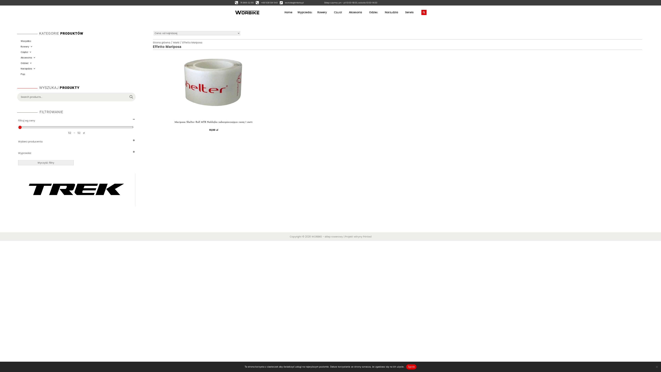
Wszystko (26, 41)
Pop (23, 74)
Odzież (373, 12)
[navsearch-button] (424, 12)
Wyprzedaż (304, 12)
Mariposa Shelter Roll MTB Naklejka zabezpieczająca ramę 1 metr (214, 122)
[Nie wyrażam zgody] (656, 367)
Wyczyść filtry (46, 162)
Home (288, 12)
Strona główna (161, 42)
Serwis (409, 12)
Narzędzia (391, 12)
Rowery (322, 12)
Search (131, 97)
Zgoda (411, 366)
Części (338, 12)
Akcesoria (355, 12)
